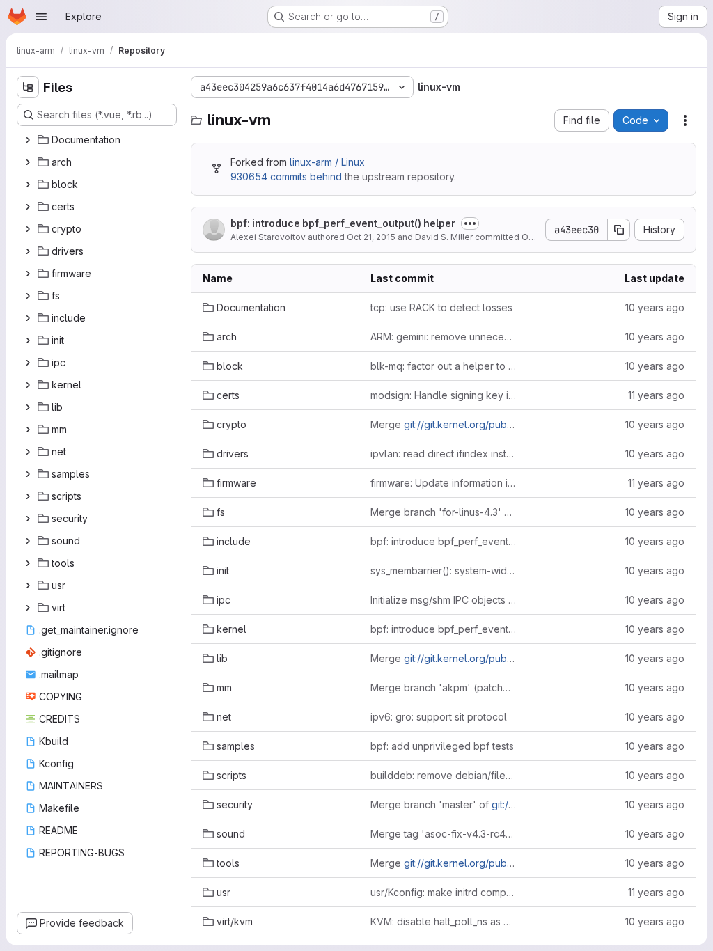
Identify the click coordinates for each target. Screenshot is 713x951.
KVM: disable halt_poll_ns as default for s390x (443, 921)
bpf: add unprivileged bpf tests (442, 746)
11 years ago (656, 395)
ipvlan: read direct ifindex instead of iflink (443, 453)
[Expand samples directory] (27, 474)
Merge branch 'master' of (443, 804)
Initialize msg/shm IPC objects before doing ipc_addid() (443, 600)
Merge (443, 424)
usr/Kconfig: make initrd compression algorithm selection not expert (443, 892)
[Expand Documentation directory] (27, 140)
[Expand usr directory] (27, 585)
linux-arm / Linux (327, 162)
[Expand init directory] (27, 340)
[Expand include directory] (27, 318)
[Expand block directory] (27, 184)
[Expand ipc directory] (27, 362)
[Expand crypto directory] (27, 229)
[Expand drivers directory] (27, 251)
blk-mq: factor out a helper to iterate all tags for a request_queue (443, 366)
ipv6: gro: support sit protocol (438, 717)
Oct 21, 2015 (371, 237)
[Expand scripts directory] (27, 496)
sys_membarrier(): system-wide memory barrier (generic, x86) (443, 570)
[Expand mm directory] (27, 429)
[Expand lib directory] (27, 407)
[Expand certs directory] (27, 206)
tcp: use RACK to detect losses (441, 307)
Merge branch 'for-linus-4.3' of (443, 512)
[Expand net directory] (27, 451)
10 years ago (654, 307)
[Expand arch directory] (27, 162)
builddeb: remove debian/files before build (443, 775)
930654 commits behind (286, 176)
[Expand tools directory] (27, 563)
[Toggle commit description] (470, 223)
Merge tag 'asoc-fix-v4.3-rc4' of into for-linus (443, 834)
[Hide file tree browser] (28, 87)
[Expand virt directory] (27, 607)
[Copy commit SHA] (619, 230)
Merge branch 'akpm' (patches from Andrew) (443, 687)
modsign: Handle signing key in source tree (443, 395)
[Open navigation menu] (41, 17)
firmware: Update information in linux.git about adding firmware (443, 483)
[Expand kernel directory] (27, 385)
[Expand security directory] (27, 518)
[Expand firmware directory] (27, 273)
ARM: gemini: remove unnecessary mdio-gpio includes (443, 337)
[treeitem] (98, 140)
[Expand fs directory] (27, 296)
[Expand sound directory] (27, 541)
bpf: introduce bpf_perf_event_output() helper (342, 223)
